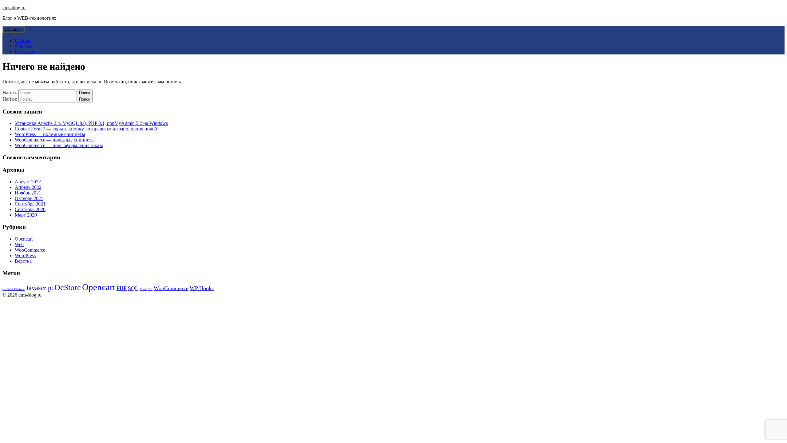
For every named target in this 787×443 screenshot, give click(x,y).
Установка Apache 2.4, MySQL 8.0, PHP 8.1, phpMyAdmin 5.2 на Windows (91, 123)
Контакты (25, 51)
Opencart (24, 238)
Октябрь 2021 (29, 198)
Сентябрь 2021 (30, 203)
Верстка (23, 261)
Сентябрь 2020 (30, 209)
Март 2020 (26, 215)
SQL (133, 288)
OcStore (67, 287)
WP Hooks (202, 288)
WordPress (25, 255)
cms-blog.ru (14, 7)
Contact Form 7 (13, 289)
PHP (122, 288)
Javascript (39, 288)
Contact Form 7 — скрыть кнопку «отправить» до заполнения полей (86, 128)
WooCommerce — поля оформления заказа (59, 145)
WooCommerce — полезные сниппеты (55, 139)
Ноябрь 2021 (28, 192)
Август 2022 (28, 181)
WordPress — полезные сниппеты (50, 134)
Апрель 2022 (28, 187)
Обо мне (24, 46)
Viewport (146, 289)
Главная (23, 40)
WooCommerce (30, 250)
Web (19, 244)
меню (16, 29)
